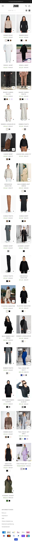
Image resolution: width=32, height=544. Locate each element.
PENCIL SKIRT (8, 65)
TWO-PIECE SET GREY (23, 432)
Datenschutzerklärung (8, 524)
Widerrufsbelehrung (7, 521)
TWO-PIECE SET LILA (24, 463)
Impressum (5, 515)
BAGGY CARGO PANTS (8, 93)
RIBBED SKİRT (8, 246)
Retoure (4, 513)
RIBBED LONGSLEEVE (8, 124)
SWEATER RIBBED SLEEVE (8, 400)
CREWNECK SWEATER (8, 185)
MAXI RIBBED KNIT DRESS (24, 185)
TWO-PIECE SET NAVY (23, 369)
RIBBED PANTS (24, 124)
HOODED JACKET (24, 246)
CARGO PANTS (8, 216)
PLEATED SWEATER (8, 306)
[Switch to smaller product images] (29, 10)
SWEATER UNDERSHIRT (8, 464)
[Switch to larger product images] (26, 10)
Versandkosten (6, 526)
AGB (3, 518)
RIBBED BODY (8, 35)
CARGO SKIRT (8, 154)
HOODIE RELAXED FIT (23, 154)
